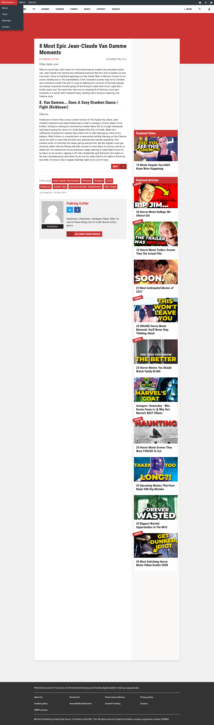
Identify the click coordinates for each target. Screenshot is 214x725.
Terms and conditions (115, 697)
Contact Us (75, 697)
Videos (22, 2)
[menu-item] (23, 9)
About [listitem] (5, 8)
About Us (38, 697)
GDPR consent (40, 710)
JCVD (109, 180)
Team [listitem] (4, 14)
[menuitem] (8, 2)
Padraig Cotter (50, 59)
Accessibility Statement (81, 703)
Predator (98, 180)
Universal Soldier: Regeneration (85, 186)
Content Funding (112, 703)
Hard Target (110, 186)
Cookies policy (41, 703)
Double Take (60, 186)
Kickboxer (45, 186)
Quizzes (32, 2)
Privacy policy (146, 697)
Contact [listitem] (6, 27)
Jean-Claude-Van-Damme (66, 180)
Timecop (86, 180)
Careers (144, 703)
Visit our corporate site (128, 688)
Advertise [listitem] (6, 20)
